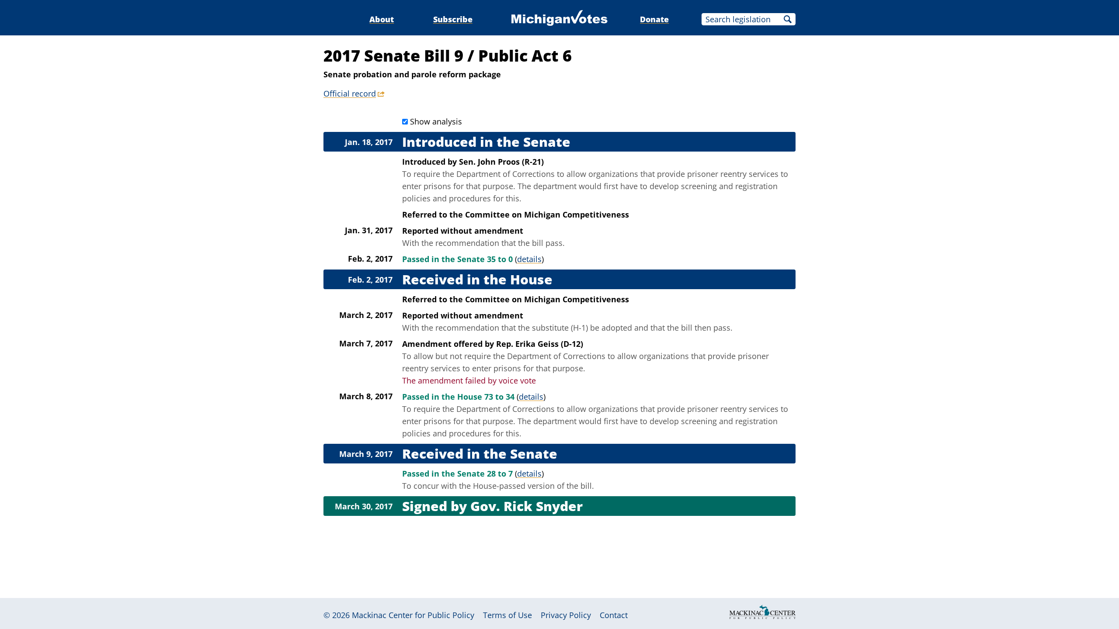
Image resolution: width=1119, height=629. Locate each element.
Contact (614, 615)
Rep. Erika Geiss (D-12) (539, 344)
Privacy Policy (566, 615)
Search (788, 19)
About (381, 19)
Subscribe (453, 19)
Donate (654, 19)
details (529, 259)
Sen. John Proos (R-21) (501, 161)
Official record (349, 93)
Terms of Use (507, 615)
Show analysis (436, 121)
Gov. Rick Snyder (526, 506)
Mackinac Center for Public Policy (413, 615)
